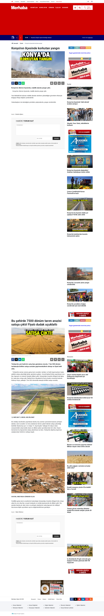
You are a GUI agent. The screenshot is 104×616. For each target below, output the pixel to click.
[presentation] (17, 38)
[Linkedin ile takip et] (83, 599)
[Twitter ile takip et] (75, 599)
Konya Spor (43, 7)
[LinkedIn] (19, 83)
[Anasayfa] (12, 1)
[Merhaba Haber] (19, 7)
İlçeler (58, 7)
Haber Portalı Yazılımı (19, 613)
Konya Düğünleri (33, 605)
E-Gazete (17, 1)
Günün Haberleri (30, 1)
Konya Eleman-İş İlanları (67, 608)
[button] (55, 83)
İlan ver (52, 1)
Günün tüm (87, 37)
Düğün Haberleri (49, 605)
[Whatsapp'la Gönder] (23, 83)
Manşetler (23, 1)
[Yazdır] (51, 83)
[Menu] (75, 7)
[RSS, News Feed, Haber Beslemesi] (91, 599)
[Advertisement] (52, 23)
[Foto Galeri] (92, 1)
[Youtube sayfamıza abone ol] (79, 599)
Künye (39, 599)
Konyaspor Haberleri (34, 608)
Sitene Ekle (59, 599)
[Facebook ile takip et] (72, 599)
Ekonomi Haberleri (66, 605)
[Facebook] (12, 83)
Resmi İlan (34, 7)
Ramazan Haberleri (18, 608)
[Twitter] (16, 83)
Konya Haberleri (17, 605)
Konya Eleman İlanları (44, 1)
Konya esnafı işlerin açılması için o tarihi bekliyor (44, 37)
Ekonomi (65, 7)
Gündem (51, 7)
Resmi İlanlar (59, 1)
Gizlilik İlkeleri (51, 599)
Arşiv (37, 1)
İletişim (44, 599)
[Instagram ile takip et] (87, 599)
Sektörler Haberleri (50, 608)
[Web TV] (88, 1)
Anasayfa (15, 43)
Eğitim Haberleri (81, 605)
